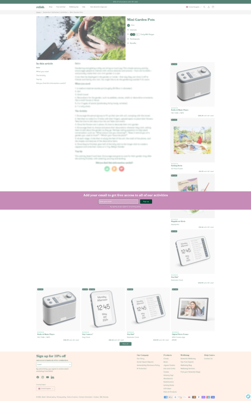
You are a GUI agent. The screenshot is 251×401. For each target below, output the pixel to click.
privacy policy (136, 207)
